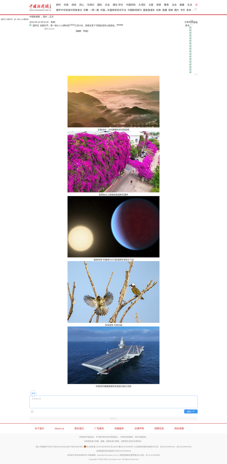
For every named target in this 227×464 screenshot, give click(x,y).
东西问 (90, 5)
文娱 (151, 5)
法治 (174, 5)
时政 (66, 5)
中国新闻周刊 (135, 10)
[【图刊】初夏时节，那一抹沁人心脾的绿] (190, 27)
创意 (158, 10)
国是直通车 (149, 10)
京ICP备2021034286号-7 (124, 447)
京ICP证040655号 (74, 447)
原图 (195, 22)
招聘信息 (159, 428)
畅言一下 (191, 412)
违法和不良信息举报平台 (77, 455)
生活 (189, 5)
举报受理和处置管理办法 (130, 455)
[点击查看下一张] (49, 25)
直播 (164, 10)
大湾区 (142, 5)
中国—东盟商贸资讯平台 (113, 10)
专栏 (182, 10)
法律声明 (139, 428)
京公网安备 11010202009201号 (99, 447)
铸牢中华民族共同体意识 (69, 10)
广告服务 (99, 428)
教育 (166, 5)
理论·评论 (118, 5)
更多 (187, 25)
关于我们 (39, 428)
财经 (74, 5)
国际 (99, 5)
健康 (182, 5)
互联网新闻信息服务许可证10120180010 (113, 451)
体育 (158, 5)
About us (59, 428)
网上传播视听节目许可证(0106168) (50, 447)
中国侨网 (130, 5)
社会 (107, 5)
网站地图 (179, 428)
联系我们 (79, 428)
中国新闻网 (34, 17)
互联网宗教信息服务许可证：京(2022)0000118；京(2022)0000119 (163, 447)
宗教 (85, 10)
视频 (170, 10)
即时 (58, 5)
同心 (81, 5)
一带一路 (94, 10)
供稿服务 (119, 428)
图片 (176, 10)
